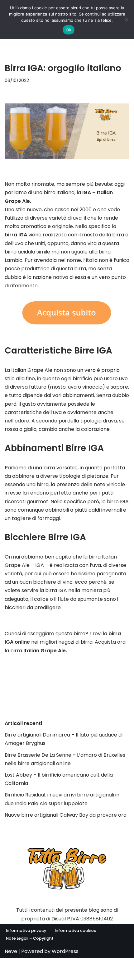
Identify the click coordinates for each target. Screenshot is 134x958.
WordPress (65, 951)
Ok (68, 29)
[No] (126, 19)
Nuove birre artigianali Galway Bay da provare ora (66, 815)
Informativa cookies (75, 930)
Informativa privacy (26, 930)
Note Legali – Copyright (30, 938)
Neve (11, 951)
